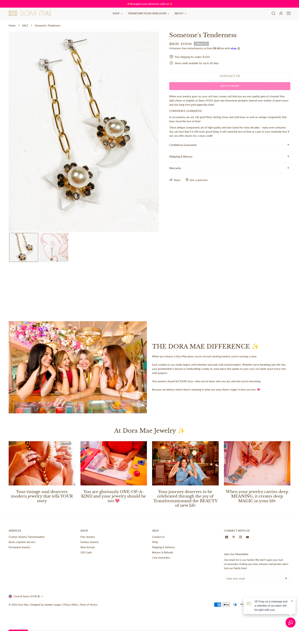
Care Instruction (161, 557)
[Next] (151, 132)
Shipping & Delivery (163, 547)
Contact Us (158, 536)
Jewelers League (52, 604)
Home (12, 25)
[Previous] (17, 132)
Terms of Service (88, 604)
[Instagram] (241, 537)
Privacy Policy (70, 604)
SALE (25, 25)
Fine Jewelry (87, 536)
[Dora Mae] (30, 13)
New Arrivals (87, 547)
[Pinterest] (234, 537)
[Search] (273, 13)
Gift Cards (86, 552)
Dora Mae (23, 604)
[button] (288, 13)
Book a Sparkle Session (22, 542)
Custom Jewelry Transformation (27, 536)
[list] (84, 132)
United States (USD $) (26, 596)
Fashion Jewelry (89, 542)
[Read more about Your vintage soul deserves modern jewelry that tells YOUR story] (42, 463)
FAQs (155, 542)
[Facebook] (227, 537)
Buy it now (230, 86)
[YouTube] (248, 537)
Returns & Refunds (162, 552)
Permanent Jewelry (19, 547)
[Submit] (286, 578)
